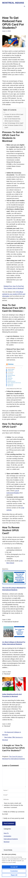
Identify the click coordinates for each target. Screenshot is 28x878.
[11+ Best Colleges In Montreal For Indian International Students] (14, 638)
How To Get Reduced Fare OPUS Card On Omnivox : (12, 120)
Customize (14, 871)
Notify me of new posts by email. (14, 818)
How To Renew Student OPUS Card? (13, 126)
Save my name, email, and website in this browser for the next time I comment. (13, 805)
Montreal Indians (13, 3)
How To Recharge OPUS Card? (13, 123)
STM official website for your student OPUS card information (13, 294)
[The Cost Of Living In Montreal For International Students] (14, 583)
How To (6, 833)
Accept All (14, 867)
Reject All (14, 875)
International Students (11, 839)
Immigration (7, 836)
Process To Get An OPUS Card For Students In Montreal (13, 115)
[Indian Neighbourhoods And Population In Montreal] (14, 690)
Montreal (6, 842)
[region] (14, 865)
